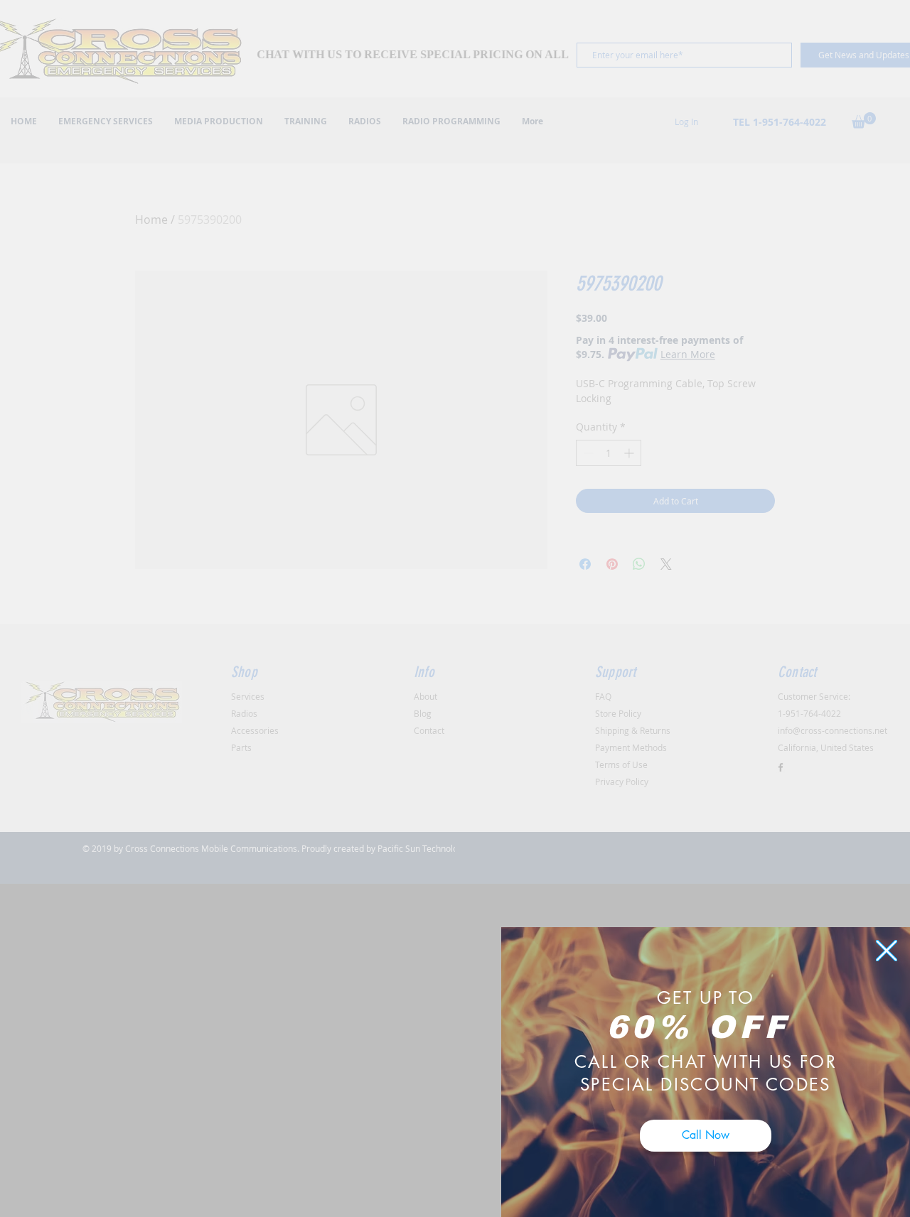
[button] (886, 950)
